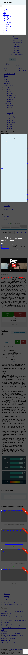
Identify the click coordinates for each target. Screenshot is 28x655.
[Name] (6, 141)
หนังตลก (16, 256)
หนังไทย (20, 256)
